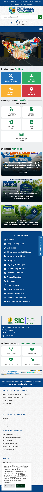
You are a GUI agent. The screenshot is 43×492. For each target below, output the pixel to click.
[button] (40, 28)
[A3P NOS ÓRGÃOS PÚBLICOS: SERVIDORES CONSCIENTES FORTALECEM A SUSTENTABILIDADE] (21, 190)
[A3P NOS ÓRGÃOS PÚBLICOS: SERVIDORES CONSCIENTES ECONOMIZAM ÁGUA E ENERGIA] (21, 216)
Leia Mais (13, 477)
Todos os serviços (21, 104)
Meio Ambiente (8, 155)
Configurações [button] (9, 486)
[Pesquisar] (40, 17)
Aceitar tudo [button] (20, 486)
